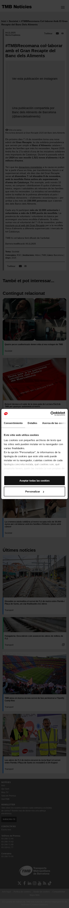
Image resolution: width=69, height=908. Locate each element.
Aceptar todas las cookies (34, 480)
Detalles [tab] (32, 422)
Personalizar (32, 491)
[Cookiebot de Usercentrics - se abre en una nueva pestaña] (50, 414)
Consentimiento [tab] (13, 422)
